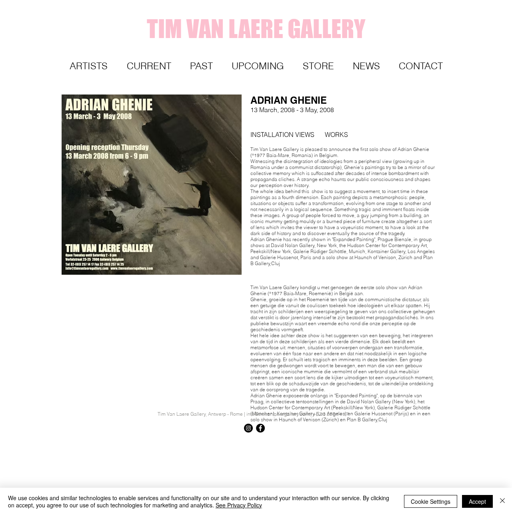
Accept (477, 501)
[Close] (502, 501)
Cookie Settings (430, 501)
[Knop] (430, 442)
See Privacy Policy (239, 505)
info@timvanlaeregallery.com (277, 414)
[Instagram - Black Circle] (248, 428)
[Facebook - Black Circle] (260, 428)
